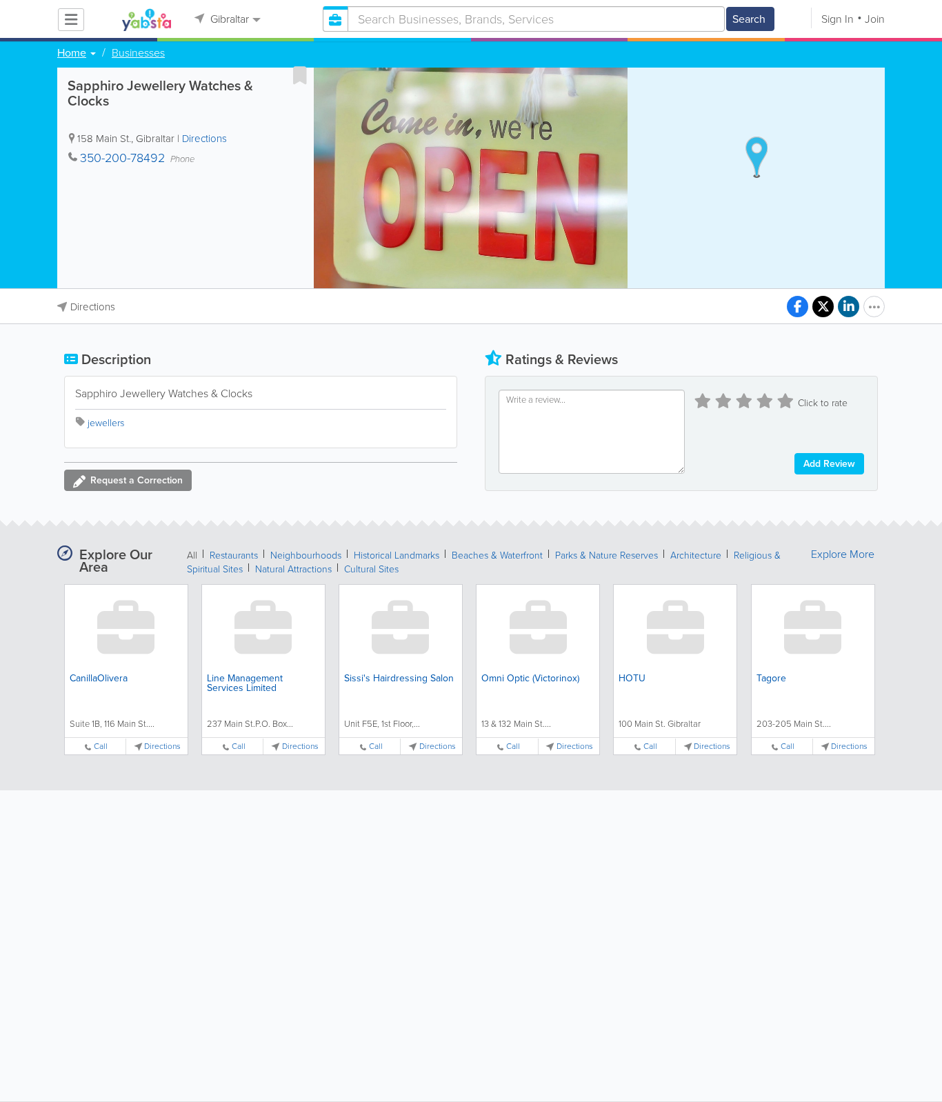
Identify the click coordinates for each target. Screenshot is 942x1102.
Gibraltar (228, 19)
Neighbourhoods (305, 555)
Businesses (138, 53)
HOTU (632, 678)
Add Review (829, 464)
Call (101, 746)
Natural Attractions (293, 569)
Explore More (842, 554)
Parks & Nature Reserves (606, 555)
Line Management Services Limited (245, 683)
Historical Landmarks (396, 555)
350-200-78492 (122, 158)
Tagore (771, 678)
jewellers (106, 423)
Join (875, 19)
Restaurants (234, 555)
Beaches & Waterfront (497, 555)
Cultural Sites (371, 569)
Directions (204, 138)
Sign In (837, 19)
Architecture (695, 555)
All (192, 555)
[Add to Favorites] (300, 75)
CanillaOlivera (99, 678)
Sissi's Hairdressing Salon (399, 678)
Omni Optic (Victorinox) (530, 678)
